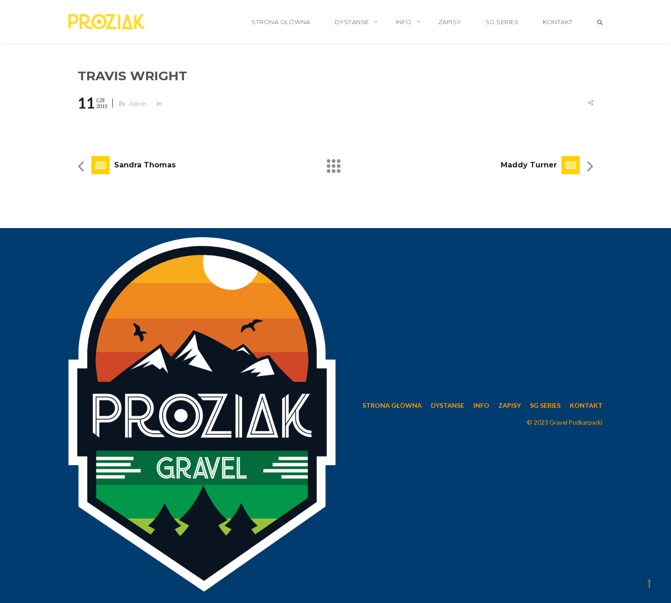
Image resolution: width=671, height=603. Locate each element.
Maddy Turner (529, 165)
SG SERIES (502, 22)
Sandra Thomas (145, 165)
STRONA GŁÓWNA (281, 22)
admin (137, 103)
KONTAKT (558, 22)
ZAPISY (449, 22)
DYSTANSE (352, 22)
